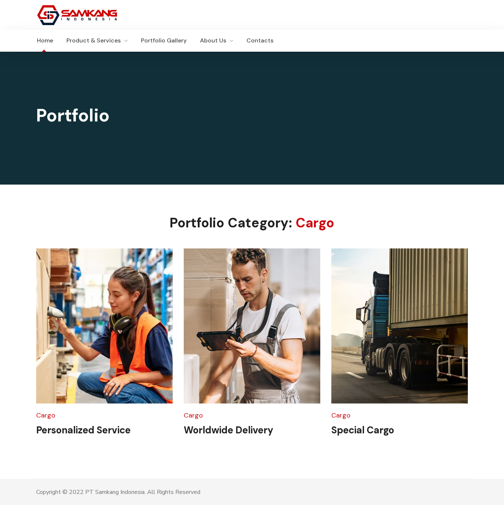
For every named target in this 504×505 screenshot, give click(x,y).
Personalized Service (83, 430)
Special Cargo (362, 430)
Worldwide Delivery (228, 430)
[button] (464, 41)
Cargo (45, 415)
